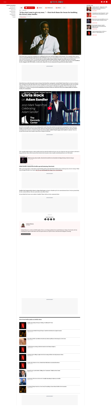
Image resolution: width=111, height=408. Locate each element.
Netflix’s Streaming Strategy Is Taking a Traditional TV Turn (40, 293)
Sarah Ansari (94, 16)
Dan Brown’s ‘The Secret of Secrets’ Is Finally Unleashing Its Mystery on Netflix (43, 349)
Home (5, 1)
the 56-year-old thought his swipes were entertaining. (49, 170)
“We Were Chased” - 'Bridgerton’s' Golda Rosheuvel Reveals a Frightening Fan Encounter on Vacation (99, 8)
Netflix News (24, 10)
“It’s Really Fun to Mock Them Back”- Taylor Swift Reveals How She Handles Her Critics (100, 14)
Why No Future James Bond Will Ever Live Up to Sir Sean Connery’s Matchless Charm (100, 20)
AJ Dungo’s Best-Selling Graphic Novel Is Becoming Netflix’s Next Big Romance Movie (45, 325)
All (21, 7)
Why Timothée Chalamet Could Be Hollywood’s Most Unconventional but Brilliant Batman (99, 26)
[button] (80, 54)
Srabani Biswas (23, 17)
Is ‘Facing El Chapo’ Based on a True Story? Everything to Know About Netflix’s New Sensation (46, 357)
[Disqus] (49, 253)
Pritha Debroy (94, 10)
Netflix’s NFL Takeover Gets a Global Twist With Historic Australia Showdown (43, 333)
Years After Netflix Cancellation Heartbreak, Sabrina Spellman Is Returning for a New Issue (46, 309)
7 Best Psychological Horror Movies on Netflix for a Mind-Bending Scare (99, 32)
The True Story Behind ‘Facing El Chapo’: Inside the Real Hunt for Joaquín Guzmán (44, 301)
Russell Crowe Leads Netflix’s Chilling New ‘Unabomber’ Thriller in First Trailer (43, 341)
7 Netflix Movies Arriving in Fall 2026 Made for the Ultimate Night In (41, 317)
